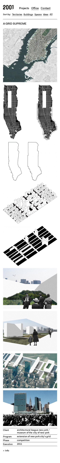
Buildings (28, 15)
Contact (45, 8)
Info (7, 451)
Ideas (45, 15)
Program (7, 437)
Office (35, 8)
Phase (6, 441)
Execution (8, 444)
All (51, 14)
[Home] (8, 9)
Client (6, 430)
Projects (24, 8)
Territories (17, 15)
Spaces (38, 15)
